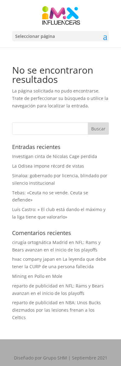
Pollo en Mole (48, 276)
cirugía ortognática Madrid (40, 242)
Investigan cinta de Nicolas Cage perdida (54, 156)
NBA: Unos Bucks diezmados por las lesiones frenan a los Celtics (56, 310)
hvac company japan (33, 259)
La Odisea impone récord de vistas (48, 166)
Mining (19, 276)
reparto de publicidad (35, 286)
